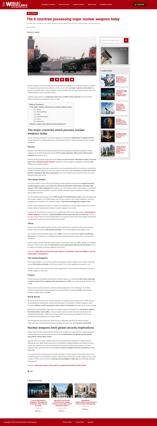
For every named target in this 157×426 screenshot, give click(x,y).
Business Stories (106, 4)
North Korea (40, 121)
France (39, 119)
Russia (39, 109)
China (38, 114)
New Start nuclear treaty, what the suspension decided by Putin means (60, 365)
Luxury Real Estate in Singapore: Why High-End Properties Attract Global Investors (38, 403)
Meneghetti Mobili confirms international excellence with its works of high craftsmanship (92, 402)
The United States (42, 112)
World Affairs (64, 4)
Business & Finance (48, 4)
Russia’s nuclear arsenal (45, 162)
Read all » (38, 411)
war (31, 371)
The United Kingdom (42, 116)
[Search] (126, 40)
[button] (52, 79)
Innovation (92, 4)
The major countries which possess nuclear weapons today (51, 107)
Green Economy (78, 4)
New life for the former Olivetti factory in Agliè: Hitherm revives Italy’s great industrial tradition (62, 403)
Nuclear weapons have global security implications (48, 124)
